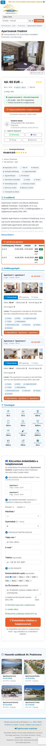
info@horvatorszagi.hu (33, 725)
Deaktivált (10, 740)
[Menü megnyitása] (3, 2)
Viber (35, 135)
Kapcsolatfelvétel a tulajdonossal (24, 109)
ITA (28, 577)
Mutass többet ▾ (7, 235)
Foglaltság (25, 297)
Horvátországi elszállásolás (26, 733)
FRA (7, 581)
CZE (14, 577)
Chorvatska (27, 737)
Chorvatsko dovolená (28, 735)
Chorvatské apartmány (23, 742)
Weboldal (33, 140)
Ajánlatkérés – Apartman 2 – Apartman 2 (23, 398)
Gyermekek (14, 521)
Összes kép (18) (38, 73)
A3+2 (18, 87)
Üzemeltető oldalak (10, 733)
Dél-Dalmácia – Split (8, 26)
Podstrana (21, 26)
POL (28, 581)
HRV (21, 581)
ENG (7, 577)
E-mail (9, 547)
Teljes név (10, 537)
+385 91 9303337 (14, 131)
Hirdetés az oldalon (11, 725)
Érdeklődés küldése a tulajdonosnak (24, 622)
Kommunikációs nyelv (19, 573)
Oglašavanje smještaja (27, 728)
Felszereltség (12, 297)
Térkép (13, 140)
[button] (23, 151)
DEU (21, 577)
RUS (14, 581)
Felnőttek (10, 511)
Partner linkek (18, 740)
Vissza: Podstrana (10, 159)
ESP (34, 577)
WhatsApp (15, 135)
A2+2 (24, 87)
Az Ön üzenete (16, 585)
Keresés (40, 21)
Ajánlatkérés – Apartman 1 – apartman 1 (22, 332)
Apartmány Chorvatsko (31, 740)
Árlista (35, 297)
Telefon (13, 557)
